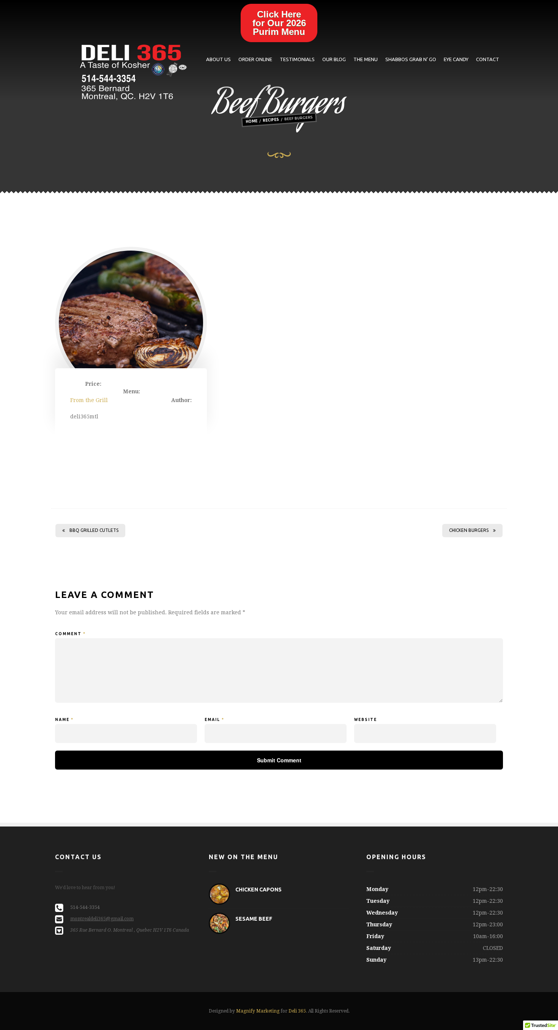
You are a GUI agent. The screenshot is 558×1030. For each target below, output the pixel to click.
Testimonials (297, 59)
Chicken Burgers (469, 530)
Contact (487, 59)
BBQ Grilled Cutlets (93, 530)
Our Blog (334, 59)
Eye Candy (456, 59)
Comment (70, 634)
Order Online (255, 59)
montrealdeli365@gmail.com (102, 918)
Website (365, 720)
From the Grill (89, 400)
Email (214, 720)
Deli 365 (297, 1011)
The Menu (365, 59)
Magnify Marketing (257, 1011)
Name (64, 720)
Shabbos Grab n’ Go (410, 59)
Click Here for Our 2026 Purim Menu (279, 23)
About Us (218, 59)
